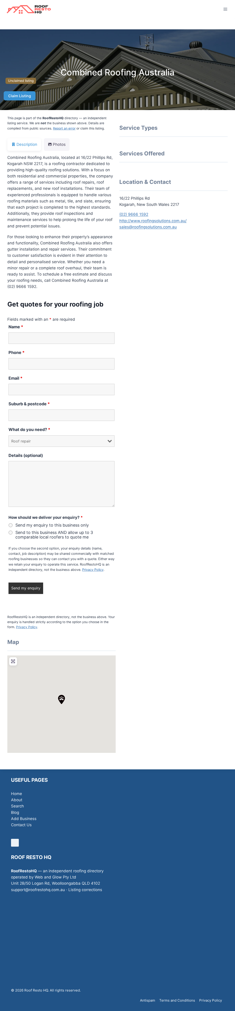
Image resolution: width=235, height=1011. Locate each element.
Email (15, 378)
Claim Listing (19, 96)
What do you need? (29, 429)
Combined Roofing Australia (117, 72)
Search (17, 806)
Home (16, 793)
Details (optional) (25, 455)
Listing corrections (85, 889)
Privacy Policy (93, 570)
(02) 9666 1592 (133, 214)
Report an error (64, 128)
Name (15, 326)
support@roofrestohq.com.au (38, 889)
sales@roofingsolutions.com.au (148, 227)
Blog (15, 812)
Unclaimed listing (21, 81)
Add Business (23, 818)
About (16, 800)
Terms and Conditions (177, 1000)
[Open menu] (225, 9)
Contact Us (21, 825)
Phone (16, 352)
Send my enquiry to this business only (52, 525)
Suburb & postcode (29, 403)
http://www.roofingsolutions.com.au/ (153, 220)
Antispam (147, 1000)
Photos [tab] (59, 144)
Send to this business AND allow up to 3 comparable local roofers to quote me (54, 534)
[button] (61, 699)
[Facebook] (15, 843)
